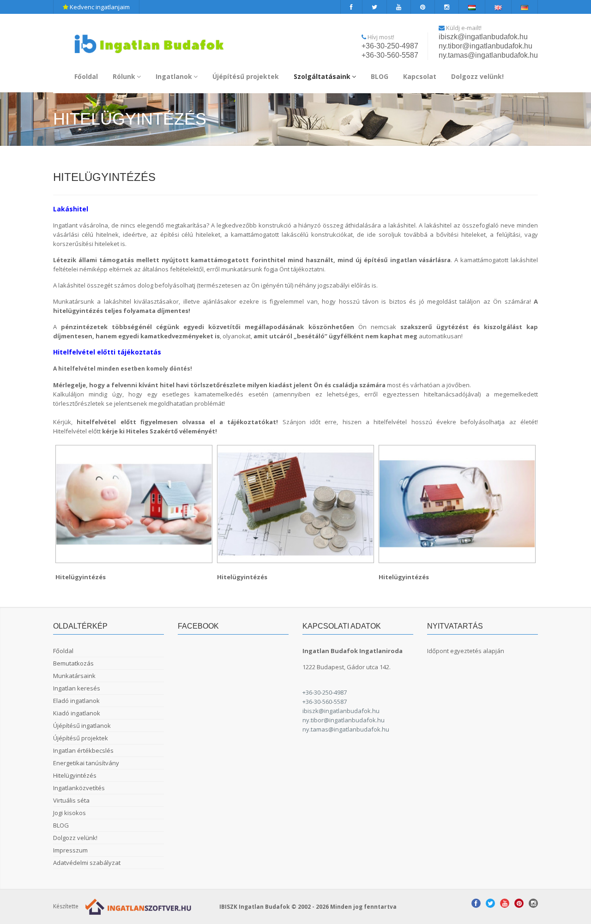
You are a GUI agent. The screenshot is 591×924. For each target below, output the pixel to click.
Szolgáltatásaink (322, 76)
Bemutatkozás (73, 663)
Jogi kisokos (69, 813)
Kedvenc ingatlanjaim (99, 7)
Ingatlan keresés (76, 688)
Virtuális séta (71, 800)
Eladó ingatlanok (76, 700)
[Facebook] (351, 7)
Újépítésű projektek (245, 76)
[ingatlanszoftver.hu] (136, 906)
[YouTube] (399, 7)
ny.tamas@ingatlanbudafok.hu (488, 55)
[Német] (525, 7)
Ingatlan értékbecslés (83, 750)
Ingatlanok (174, 76)
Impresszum (70, 850)
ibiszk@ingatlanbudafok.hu (483, 37)
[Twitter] (374, 7)
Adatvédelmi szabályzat (87, 862)
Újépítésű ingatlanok (82, 725)
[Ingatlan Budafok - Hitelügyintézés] (133, 504)
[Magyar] (472, 7)
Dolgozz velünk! (477, 76)
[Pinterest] (423, 7)
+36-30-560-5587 (390, 55)
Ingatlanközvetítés (79, 788)
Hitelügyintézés (74, 775)
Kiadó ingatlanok (76, 713)
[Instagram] (447, 7)
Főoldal (86, 76)
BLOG (379, 76)
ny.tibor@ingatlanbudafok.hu (485, 46)
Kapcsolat (419, 76)
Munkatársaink (74, 676)
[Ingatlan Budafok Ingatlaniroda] (149, 40)
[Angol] (498, 7)
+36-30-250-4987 (390, 46)
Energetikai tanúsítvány (86, 763)
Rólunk (124, 76)
